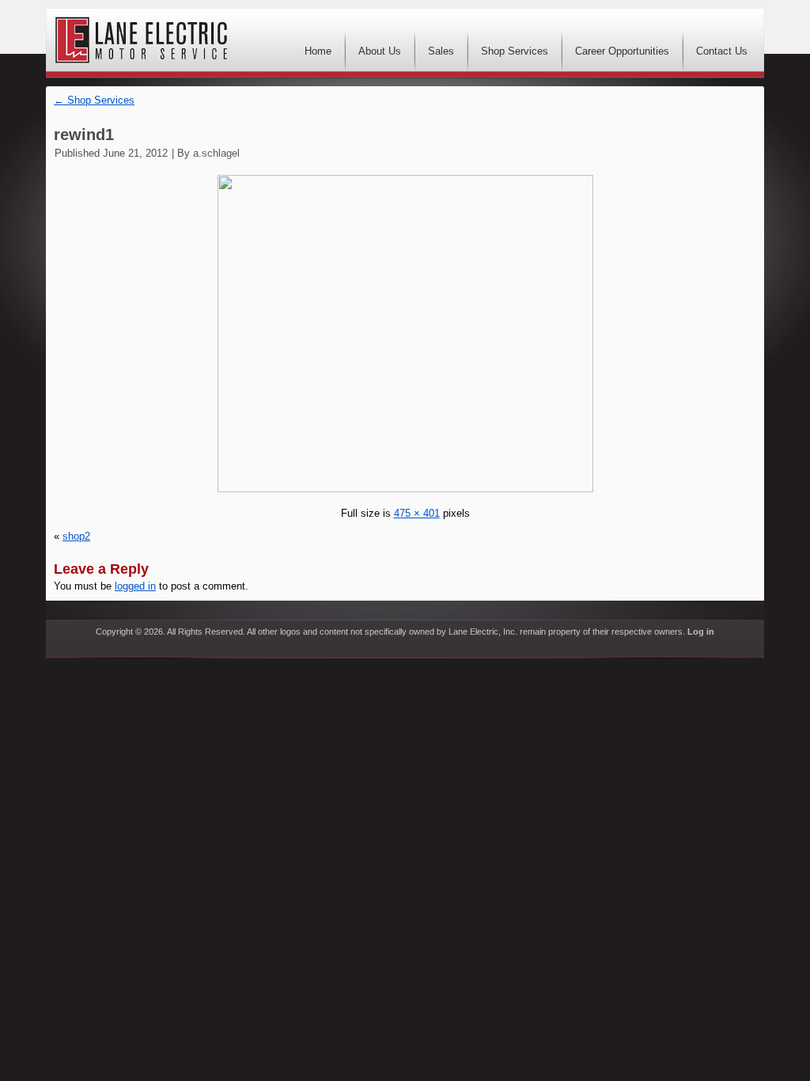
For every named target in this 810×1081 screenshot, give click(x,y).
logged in (135, 586)
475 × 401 (417, 513)
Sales (441, 51)
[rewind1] (405, 489)
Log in (700, 631)
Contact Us (722, 51)
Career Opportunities (622, 51)
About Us (379, 51)
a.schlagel (216, 153)
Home (318, 51)
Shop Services (514, 51)
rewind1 (84, 134)
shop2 (76, 536)
